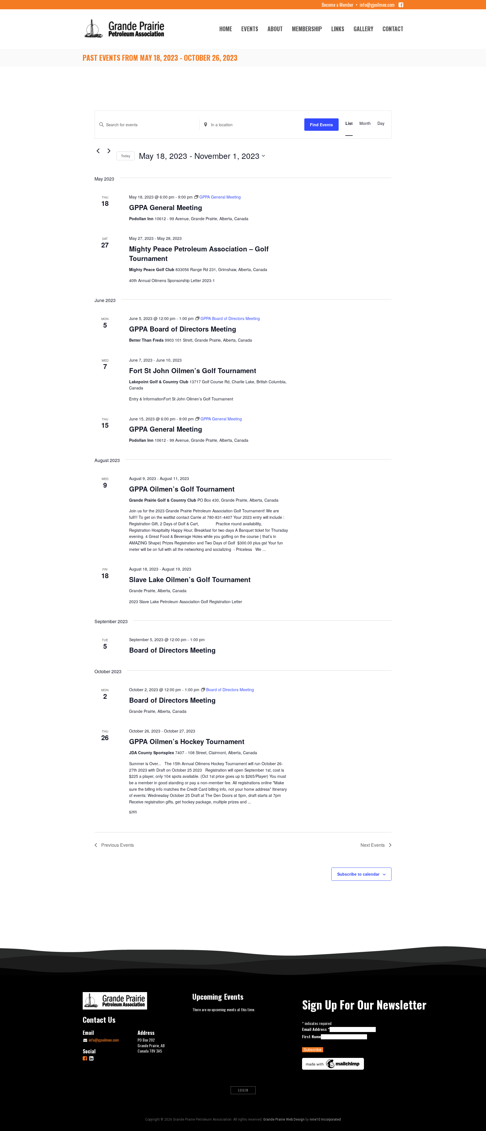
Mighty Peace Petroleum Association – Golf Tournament (199, 253)
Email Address (316, 1029)
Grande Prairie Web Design (284, 1119)
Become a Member (338, 4)
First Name (311, 1036)
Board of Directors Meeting (172, 650)
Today (125, 155)
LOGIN (243, 1090)
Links (337, 28)
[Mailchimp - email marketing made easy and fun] (333, 1063)
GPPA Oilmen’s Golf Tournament (182, 489)
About (275, 28)
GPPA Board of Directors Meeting (182, 329)
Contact (392, 28)
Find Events (321, 124)
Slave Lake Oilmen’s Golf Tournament (190, 579)
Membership (307, 28)
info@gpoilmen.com (377, 4)
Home (225, 28)
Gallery (363, 28)
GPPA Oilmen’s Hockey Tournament (186, 741)
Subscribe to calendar (358, 874)
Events (249, 28)
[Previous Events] (97, 151)
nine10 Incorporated (325, 1119)
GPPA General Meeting (165, 207)
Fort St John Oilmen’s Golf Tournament (192, 370)
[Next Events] (108, 151)
